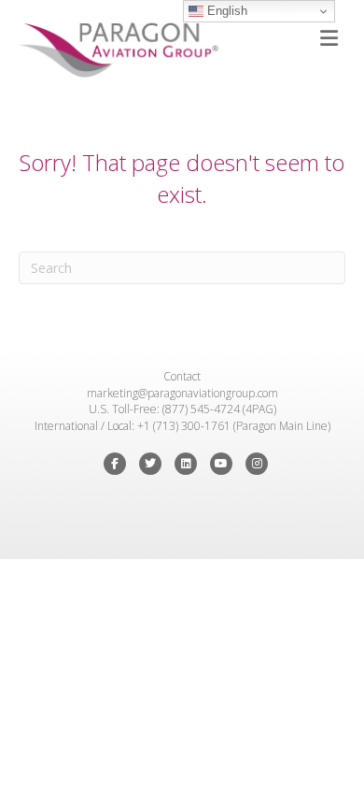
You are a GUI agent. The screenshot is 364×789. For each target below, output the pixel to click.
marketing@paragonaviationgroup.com (182, 393)
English (225, 11)
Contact (182, 376)
